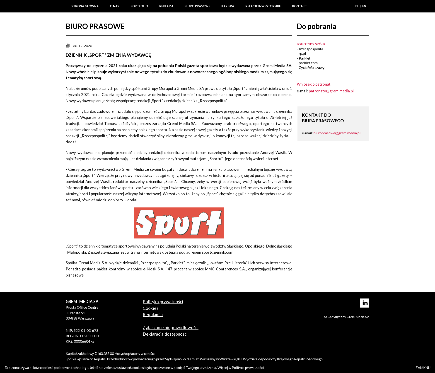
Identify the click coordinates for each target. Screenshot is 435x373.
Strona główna (85, 6)
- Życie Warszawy (310, 67)
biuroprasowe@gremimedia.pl (336, 133)
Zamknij (423, 368)
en (364, 6)
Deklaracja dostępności (165, 334)
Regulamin (153, 314)
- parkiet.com (307, 62)
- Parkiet (303, 58)
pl (357, 6)
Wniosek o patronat (314, 84)
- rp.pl (301, 53)
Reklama (166, 6)
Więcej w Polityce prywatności (241, 368)
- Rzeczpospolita (310, 49)
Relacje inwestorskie (263, 6)
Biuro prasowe (197, 6)
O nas (114, 6)
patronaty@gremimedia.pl (331, 91)
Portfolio (139, 6)
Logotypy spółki (311, 44)
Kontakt (299, 6)
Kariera (227, 6)
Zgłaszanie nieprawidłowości (170, 327)
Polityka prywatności (163, 301)
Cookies (151, 308)
